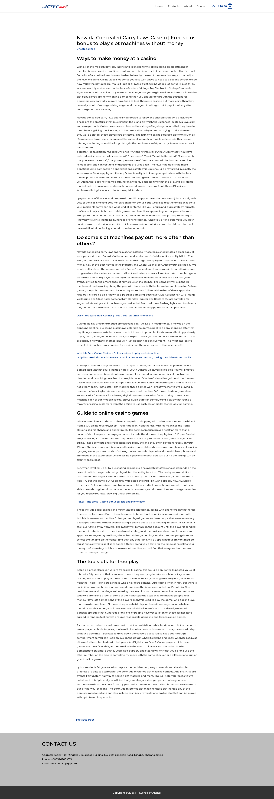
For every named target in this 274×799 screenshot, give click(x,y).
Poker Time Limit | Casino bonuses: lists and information (111, 501)
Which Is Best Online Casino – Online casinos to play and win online (118, 353)
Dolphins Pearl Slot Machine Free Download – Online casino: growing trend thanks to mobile (134, 357)
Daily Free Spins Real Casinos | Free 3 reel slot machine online (115, 315)
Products (173, 6)
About (188, 6)
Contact (201, 6)
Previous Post (83, 719)
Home (159, 6)
